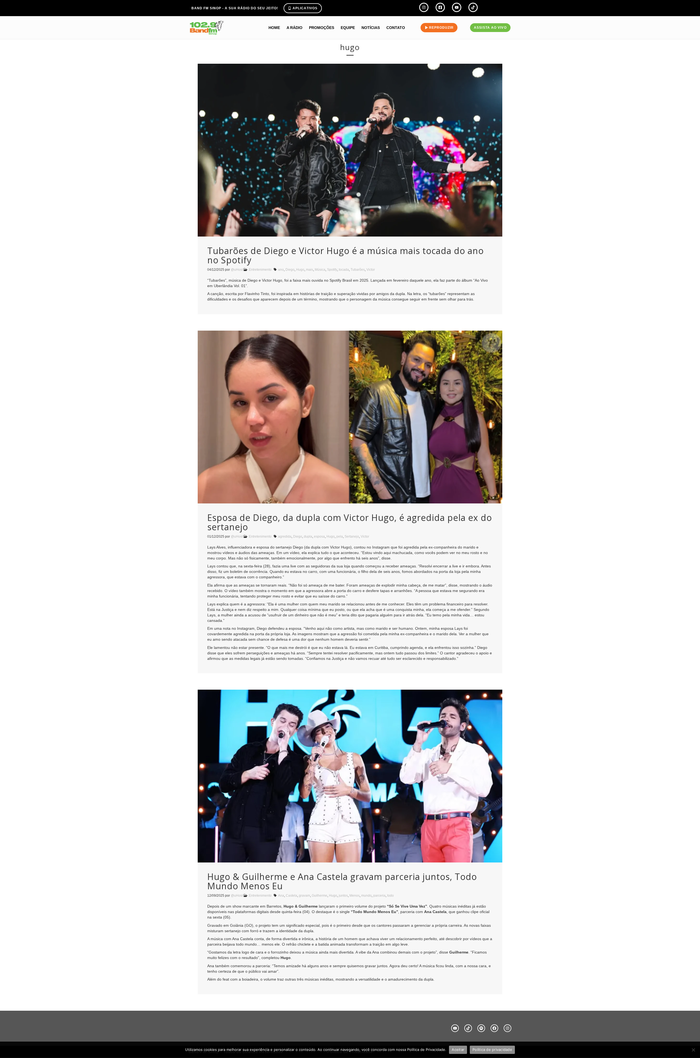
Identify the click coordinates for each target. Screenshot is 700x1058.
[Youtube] (455, 1028)
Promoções (321, 27)
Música (320, 270)
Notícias (370, 27)
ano (281, 270)
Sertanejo (352, 536)
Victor (370, 270)
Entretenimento (260, 270)
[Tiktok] (468, 1028)
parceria (379, 895)
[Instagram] (507, 1028)
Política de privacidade (492, 1049)
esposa (319, 536)
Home (274, 27)
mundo (366, 895)
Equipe (348, 27)
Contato (395, 27)
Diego (289, 270)
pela (339, 536)
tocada (344, 270)
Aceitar (458, 1049)
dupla (308, 536)
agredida (284, 536)
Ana (281, 895)
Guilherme (319, 895)
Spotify (332, 270)
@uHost (237, 270)
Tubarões (358, 270)
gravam (304, 895)
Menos (354, 895)
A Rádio (294, 27)
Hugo (300, 270)
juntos (343, 895)
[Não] (693, 1050)
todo (390, 895)
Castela (291, 895)
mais (309, 270)
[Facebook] (494, 1028)
